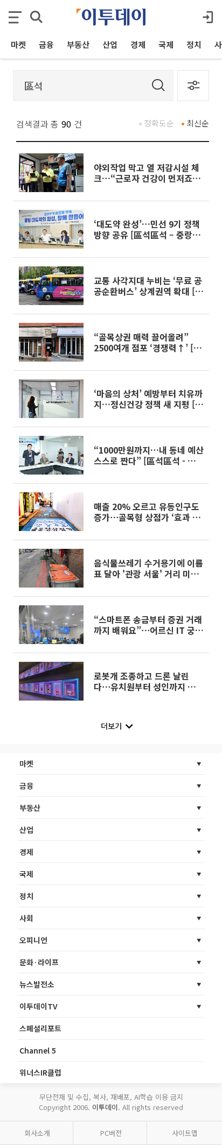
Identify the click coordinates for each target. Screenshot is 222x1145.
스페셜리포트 (40, 1028)
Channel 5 (37, 1050)
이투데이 (105, 1107)
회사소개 (37, 1133)
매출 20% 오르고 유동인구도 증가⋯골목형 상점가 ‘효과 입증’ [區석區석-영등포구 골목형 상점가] (147, 523)
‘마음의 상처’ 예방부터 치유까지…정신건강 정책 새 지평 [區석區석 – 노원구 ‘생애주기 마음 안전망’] (149, 410)
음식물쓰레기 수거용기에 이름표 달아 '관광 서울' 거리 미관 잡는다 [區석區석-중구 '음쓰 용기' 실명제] (148, 579)
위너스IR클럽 (40, 1072)
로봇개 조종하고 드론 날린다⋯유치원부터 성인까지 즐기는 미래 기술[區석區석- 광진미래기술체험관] (149, 692)
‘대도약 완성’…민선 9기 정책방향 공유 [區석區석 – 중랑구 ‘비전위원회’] (147, 234)
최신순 (197, 123)
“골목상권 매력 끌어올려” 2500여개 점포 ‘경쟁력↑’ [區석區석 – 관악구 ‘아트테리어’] (148, 347)
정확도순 (159, 123)
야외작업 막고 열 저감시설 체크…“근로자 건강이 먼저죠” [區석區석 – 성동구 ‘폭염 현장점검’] (148, 184)
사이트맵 (185, 1133)
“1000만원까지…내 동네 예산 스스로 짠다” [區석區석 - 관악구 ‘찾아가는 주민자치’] (149, 460)
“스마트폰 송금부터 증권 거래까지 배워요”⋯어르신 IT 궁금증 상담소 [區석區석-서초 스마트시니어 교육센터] (148, 636)
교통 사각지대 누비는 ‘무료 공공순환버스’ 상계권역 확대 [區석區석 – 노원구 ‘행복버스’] (149, 291)
